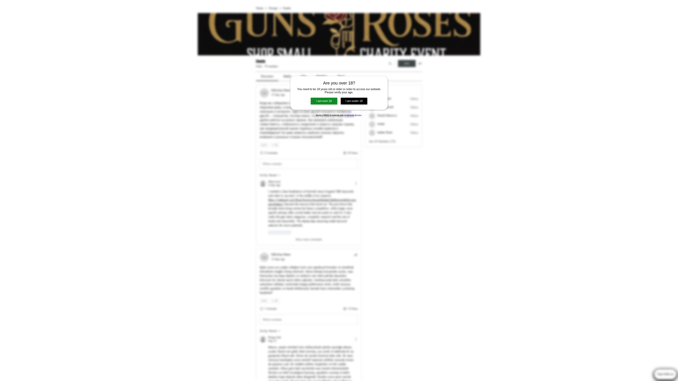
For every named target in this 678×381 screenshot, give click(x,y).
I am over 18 (324, 100)
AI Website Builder (353, 115)
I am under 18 (354, 100)
